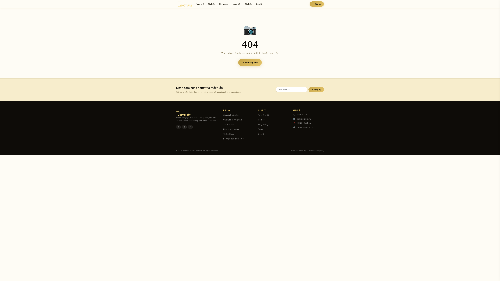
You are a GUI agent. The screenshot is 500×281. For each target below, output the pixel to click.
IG (184, 127)
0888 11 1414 (302, 115)
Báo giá (316, 4)
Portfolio (261, 120)
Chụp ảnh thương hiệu (232, 120)
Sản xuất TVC (229, 124)
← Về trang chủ (250, 62)
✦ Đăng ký (316, 90)
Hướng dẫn (236, 4)
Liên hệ (259, 4)
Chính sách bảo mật (299, 151)
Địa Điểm (211, 4)
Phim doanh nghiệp (231, 129)
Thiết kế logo (228, 134)
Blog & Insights (264, 124)
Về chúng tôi (263, 115)
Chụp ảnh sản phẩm (231, 115)
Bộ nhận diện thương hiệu (234, 139)
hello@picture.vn (304, 119)
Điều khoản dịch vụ (316, 151)
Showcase (223, 4)
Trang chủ (199, 4)
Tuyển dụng (263, 129)
